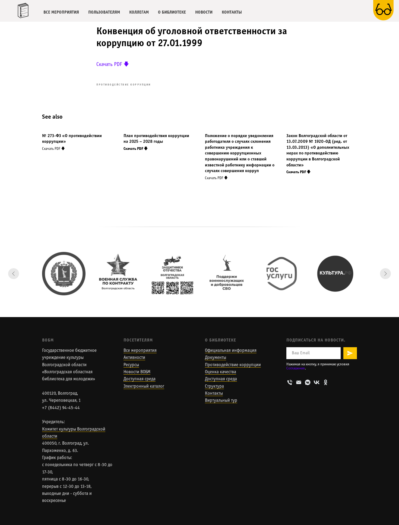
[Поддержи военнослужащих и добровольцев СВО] (226, 273)
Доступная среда (139, 379)
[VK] (316, 382)
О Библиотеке (220, 340)
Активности (134, 358)
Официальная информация (230, 351)
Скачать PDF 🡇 (112, 64)
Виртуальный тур (221, 401)
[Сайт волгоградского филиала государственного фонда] (172, 273)
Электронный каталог (143, 386)
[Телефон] (289, 382)
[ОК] (325, 382)
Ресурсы (131, 365)
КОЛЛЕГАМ (139, 12)
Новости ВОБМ (136, 372)
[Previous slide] (13, 273)
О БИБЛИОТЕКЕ (172, 12)
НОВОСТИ (204, 12)
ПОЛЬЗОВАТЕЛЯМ (104, 12)
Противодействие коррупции (233, 365)
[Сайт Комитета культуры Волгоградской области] (64, 273)
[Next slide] (385, 273)
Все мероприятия (140, 351)
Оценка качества (220, 372)
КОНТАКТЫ (232, 12)
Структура (214, 386)
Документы (215, 358)
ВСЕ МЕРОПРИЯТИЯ (61, 12)
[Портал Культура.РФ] (335, 273)
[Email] (298, 382)
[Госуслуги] (281, 273)
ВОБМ (48, 340)
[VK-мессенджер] (307, 382)
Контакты (214, 393)
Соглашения (295, 368)
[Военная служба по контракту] (118, 273)
